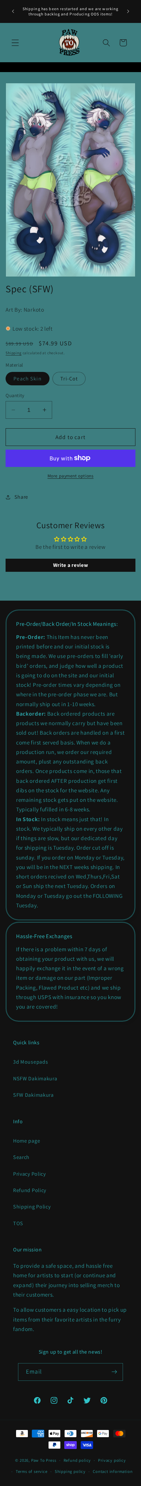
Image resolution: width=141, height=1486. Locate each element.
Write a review (70, 565)
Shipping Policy (31, 1206)
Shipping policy (70, 1471)
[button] (15, 42)
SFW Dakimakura (33, 1094)
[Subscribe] (114, 1372)
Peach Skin (27, 378)
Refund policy (77, 1460)
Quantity (15, 395)
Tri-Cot (69, 378)
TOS (18, 1223)
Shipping (13, 352)
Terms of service (32, 1471)
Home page (26, 1140)
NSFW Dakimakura (35, 1078)
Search (21, 1157)
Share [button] (21, 496)
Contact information (112, 1471)
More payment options (71, 476)
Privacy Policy (29, 1173)
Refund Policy (29, 1190)
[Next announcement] (128, 11)
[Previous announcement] (13, 11)
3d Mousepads (30, 1061)
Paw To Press (43, 1460)
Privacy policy (112, 1460)
